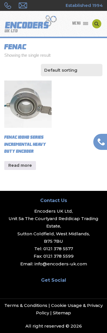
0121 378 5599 (58, 256)
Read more (20, 165)
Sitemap (62, 313)
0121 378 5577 (58, 248)
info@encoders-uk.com (61, 264)
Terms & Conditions (25, 305)
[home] (30, 24)
